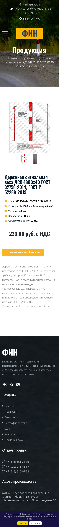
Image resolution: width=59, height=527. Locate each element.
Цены (8, 428)
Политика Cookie (14, 440)
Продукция (11, 411)
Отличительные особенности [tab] (23, 252)
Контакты (10, 434)
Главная (9, 406)
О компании (11, 417)
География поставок (16, 423)
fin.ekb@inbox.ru (31, 4)
